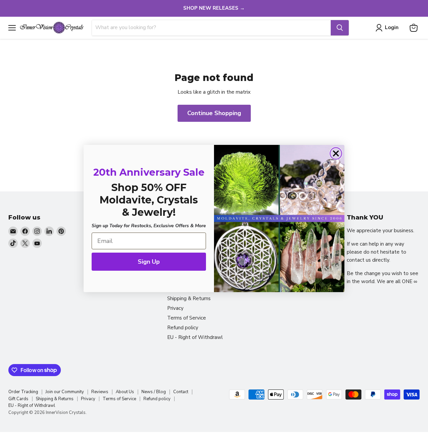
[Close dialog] (336, 153)
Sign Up (149, 262)
